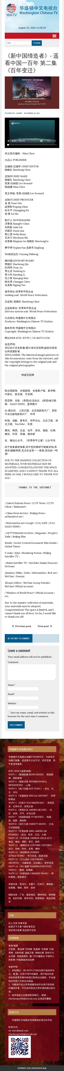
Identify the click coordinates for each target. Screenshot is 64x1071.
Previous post (23, 626)
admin (19, 113)
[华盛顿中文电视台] (32, 10)
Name (11, 685)
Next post (43, 626)
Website (12, 703)
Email (11, 694)
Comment (13, 662)
